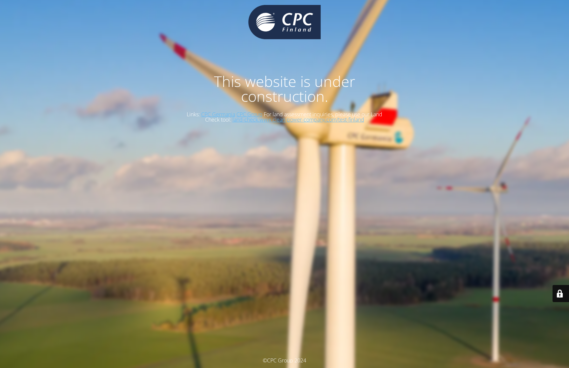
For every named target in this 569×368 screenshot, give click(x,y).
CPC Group (249, 114)
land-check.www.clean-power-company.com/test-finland (298, 119)
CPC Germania (218, 114)
